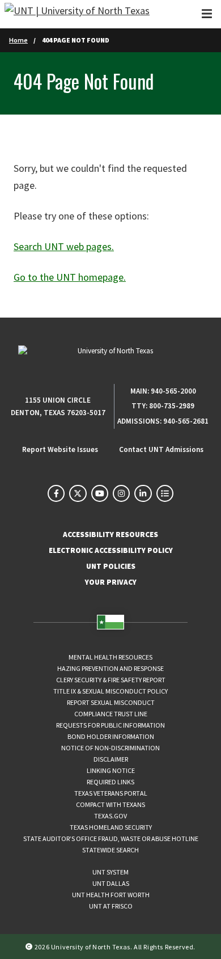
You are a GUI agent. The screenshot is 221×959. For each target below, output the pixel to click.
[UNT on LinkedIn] (142, 493)
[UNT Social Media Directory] (164, 493)
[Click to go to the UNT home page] (77, 14)
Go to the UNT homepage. (70, 277)
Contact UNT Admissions (161, 449)
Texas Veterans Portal (110, 793)
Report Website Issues (60, 449)
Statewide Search (110, 850)
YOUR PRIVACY (111, 582)
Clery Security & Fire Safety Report (110, 679)
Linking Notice (111, 770)
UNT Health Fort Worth (111, 894)
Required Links (110, 782)
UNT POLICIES (110, 566)
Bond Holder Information (110, 736)
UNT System (110, 872)
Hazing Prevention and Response (110, 668)
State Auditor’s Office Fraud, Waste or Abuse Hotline (110, 838)
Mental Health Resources (110, 657)
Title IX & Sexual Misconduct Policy (110, 691)
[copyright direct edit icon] (30, 946)
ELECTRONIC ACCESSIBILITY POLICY (111, 550)
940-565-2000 (173, 391)
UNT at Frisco (111, 906)
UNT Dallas (110, 883)
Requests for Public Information (110, 725)
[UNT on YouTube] (99, 493)
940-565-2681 (186, 421)
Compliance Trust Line (110, 713)
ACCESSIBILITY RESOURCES (110, 534)
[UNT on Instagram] (121, 493)
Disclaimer (111, 759)
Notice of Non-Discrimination (110, 747)
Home (18, 40)
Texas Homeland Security (111, 827)
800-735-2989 (171, 406)
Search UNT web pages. (64, 246)
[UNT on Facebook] (56, 493)
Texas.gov (110, 816)
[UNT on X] (77, 493)
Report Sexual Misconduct (111, 702)
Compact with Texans (110, 804)
